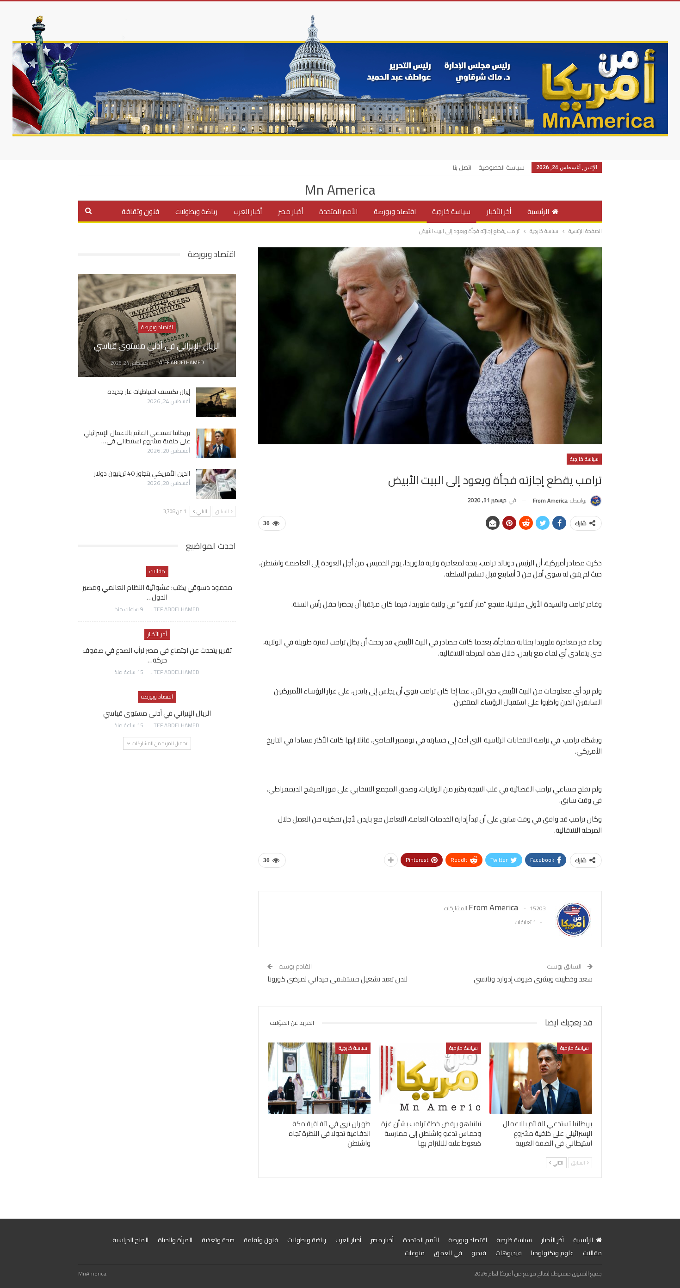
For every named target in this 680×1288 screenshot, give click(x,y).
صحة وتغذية (218, 1240)
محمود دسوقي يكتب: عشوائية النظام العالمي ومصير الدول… (157, 592)
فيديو (478, 1253)
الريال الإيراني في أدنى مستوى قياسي (157, 345)
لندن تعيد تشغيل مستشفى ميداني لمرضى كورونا (337, 979)
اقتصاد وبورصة (395, 211)
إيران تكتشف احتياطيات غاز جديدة (148, 392)
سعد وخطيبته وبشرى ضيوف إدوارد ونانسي (533, 979)
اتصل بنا (462, 167)
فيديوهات (508, 1253)
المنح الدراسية (130, 1240)
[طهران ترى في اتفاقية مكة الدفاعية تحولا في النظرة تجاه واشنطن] (319, 1078)
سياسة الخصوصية (501, 167)
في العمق (448, 1253)
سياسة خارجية (451, 211)
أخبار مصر (290, 211)
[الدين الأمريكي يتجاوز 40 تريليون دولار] (216, 484)
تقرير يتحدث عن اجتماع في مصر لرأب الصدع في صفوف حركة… (157, 655)
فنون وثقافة (140, 211)
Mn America (340, 189)
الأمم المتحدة (338, 211)
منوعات (415, 1253)
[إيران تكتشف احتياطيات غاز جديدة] (216, 402)
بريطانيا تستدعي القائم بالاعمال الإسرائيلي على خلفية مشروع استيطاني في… (137, 437)
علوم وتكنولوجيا (552, 1253)
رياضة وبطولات (196, 211)
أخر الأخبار (499, 211)
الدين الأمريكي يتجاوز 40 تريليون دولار (142, 473)
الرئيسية (538, 211)
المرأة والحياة (175, 1240)
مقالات (157, 571)
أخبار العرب (248, 211)
